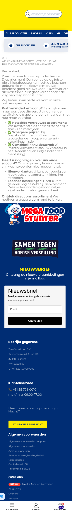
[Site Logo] (13, 4)
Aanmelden (35, 320)
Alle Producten (16, 33)
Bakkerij (36, 33)
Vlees (49, 33)
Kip (59, 33)
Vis (66, 33)
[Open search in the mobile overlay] (43, 4)
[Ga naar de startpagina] (3, 57)
